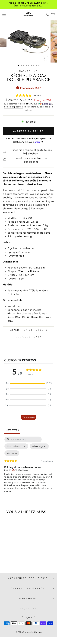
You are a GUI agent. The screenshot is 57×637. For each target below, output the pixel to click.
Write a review (28, 417)
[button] (28, 103)
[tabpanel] (28, 467)
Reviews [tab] (12, 430)
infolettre (28, 608)
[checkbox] (11, 453)
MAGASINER (27, 598)
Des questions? (28, 336)
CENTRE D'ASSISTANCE (28, 588)
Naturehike (28, 71)
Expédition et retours (29, 330)
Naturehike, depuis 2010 (28, 578)
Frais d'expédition (13, 106)
